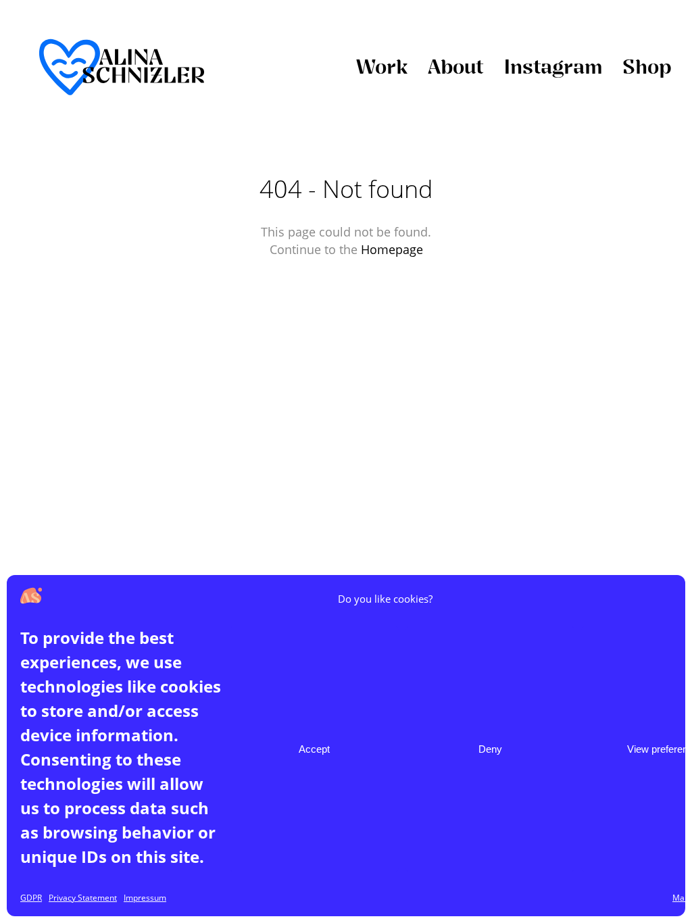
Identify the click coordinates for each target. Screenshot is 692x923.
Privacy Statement (83, 897)
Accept (314, 749)
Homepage (392, 249)
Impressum (145, 897)
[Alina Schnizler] (121, 67)
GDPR (31, 897)
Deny (490, 749)
